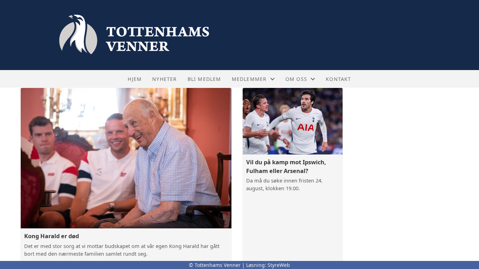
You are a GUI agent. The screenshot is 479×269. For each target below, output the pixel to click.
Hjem (135, 79)
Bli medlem (204, 79)
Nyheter (164, 79)
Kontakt (338, 79)
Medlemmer (249, 79)
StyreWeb (279, 265)
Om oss (296, 79)
